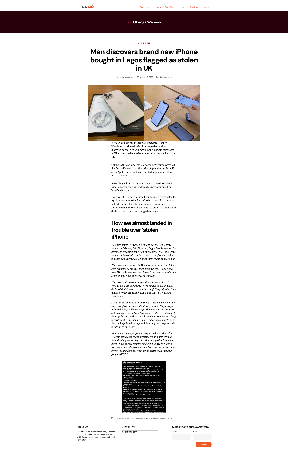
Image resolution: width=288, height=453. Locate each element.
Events (182, 7)
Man (137, 418)
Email (195, 432)
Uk (158, 418)
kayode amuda (128, 77)
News (149, 7)
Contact (206, 7)
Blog (141, 7)
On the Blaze (169, 7)
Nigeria (142, 418)
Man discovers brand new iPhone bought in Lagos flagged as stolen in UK (144, 60)
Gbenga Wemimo (122, 418)
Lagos (131, 418)
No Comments (165, 77)
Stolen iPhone (151, 418)
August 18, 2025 (146, 77)
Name (174, 432)
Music (159, 7)
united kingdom (166, 418)
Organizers (194, 7)
